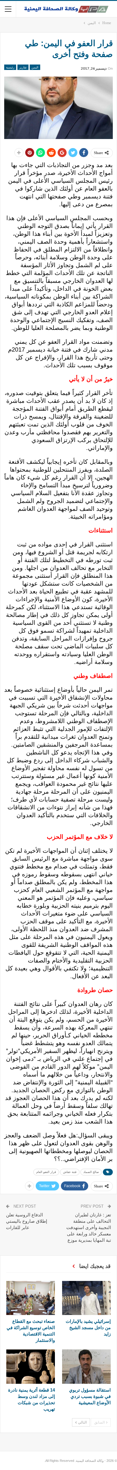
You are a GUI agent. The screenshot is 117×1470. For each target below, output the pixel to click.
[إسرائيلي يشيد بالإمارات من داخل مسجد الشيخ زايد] (86, 1298)
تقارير (23, 67)
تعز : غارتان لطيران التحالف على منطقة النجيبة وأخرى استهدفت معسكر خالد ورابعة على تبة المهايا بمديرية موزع (88, 1227)
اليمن (35, 67)
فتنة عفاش (69, 1172)
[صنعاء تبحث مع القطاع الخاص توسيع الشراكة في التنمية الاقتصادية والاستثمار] (30, 1298)
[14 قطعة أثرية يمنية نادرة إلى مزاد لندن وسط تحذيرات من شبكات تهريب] (30, 1366)
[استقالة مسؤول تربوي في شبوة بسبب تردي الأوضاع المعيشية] (86, 1366)
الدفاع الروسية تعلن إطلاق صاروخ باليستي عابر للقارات (26, 1221)
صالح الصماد (91, 1172)
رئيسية (10, 67)
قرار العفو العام (46, 1172)
